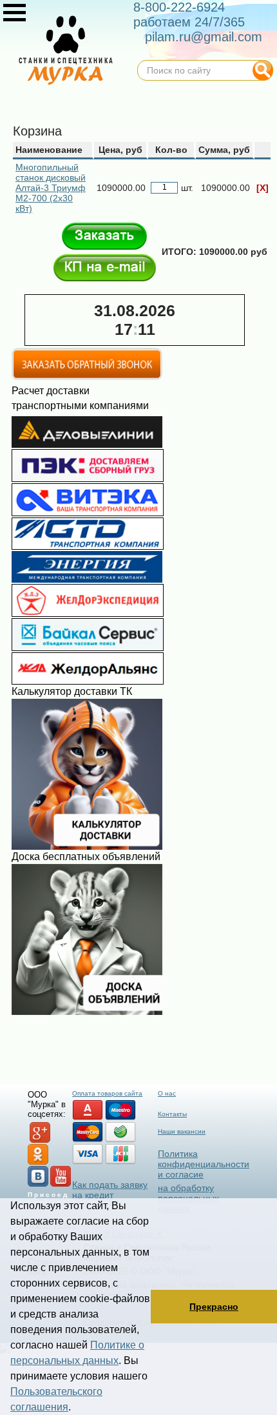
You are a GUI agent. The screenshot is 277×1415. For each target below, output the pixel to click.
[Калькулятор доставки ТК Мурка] (87, 846)
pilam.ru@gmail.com (203, 37)
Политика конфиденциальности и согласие (203, 1164)
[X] (262, 188)
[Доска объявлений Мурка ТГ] (87, 1012)
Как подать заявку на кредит (110, 1189)
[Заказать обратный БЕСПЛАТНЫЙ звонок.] (87, 377)
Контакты (172, 1114)
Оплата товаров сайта (107, 1093)
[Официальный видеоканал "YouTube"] (60, 1184)
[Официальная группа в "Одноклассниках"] (38, 1162)
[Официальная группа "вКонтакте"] (38, 1184)
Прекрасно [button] (213, 1306)
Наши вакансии (181, 1131)
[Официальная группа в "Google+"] (40, 1140)
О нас (167, 1093)
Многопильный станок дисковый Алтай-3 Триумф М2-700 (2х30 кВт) (50, 188)
